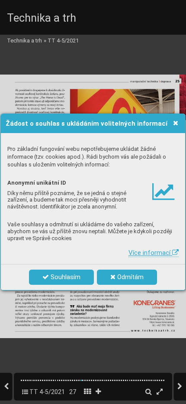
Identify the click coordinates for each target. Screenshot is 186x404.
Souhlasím (64, 277)
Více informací (150, 253)
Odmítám (129, 277)
